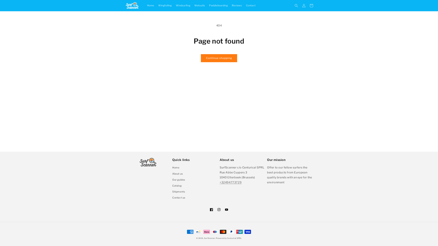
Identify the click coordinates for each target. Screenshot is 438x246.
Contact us (178, 197)
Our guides (178, 179)
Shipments (178, 191)
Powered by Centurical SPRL (229, 238)
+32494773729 (231, 182)
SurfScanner (209, 238)
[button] (296, 5)
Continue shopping (219, 58)
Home (175, 167)
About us (177, 173)
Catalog (177, 185)
